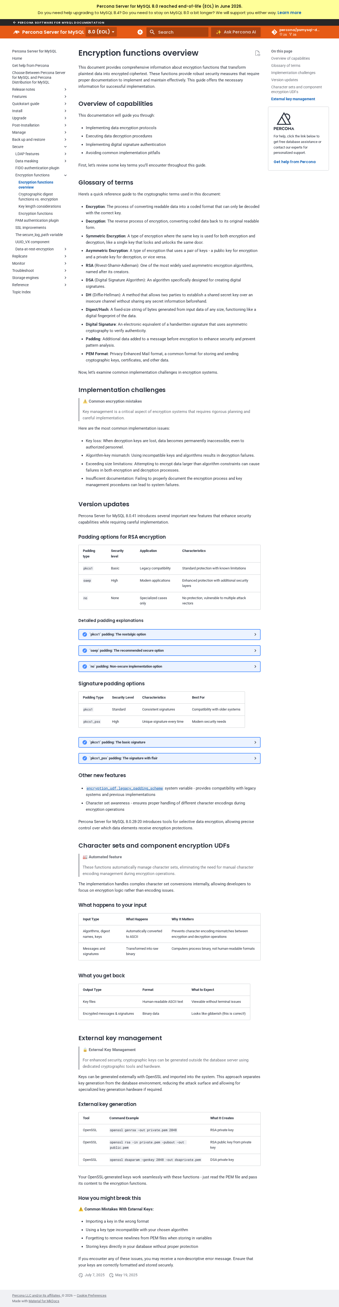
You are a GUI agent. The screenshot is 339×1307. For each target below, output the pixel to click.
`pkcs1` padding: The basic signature (117, 742)
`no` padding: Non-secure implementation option (126, 666)
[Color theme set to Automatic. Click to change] (140, 32)
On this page (281, 51)
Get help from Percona (295, 162)
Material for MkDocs (44, 1301)
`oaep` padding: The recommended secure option (127, 650)
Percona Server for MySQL (34, 51)
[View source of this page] (257, 53)
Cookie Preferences (91, 1295)
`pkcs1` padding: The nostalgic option (118, 634)
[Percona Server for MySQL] (16, 32)
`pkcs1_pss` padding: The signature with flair (124, 758)
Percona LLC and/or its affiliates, (37, 1295)
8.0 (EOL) (99, 31)
